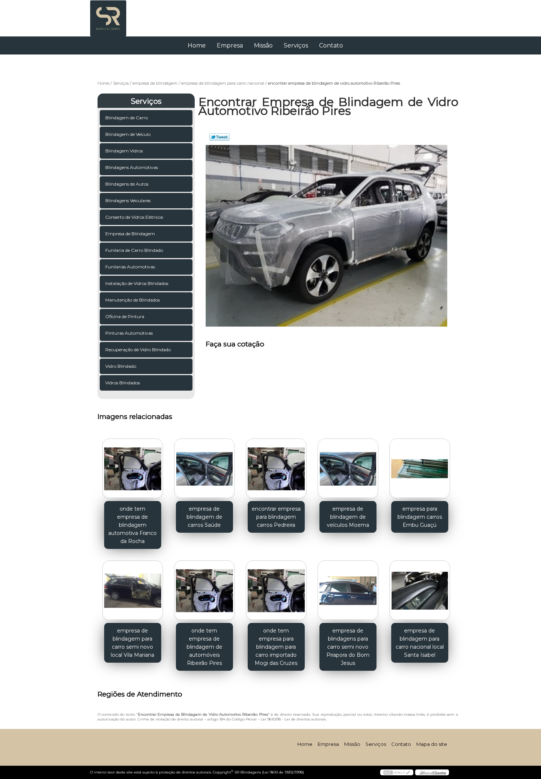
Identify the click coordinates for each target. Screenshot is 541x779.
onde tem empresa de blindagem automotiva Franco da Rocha (132, 524)
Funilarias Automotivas (130, 266)
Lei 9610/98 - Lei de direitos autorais (293, 719)
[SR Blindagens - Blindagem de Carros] (132, 14)
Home (197, 45)
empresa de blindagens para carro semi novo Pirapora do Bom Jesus (347, 646)
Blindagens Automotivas (131, 167)
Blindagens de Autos (126, 184)
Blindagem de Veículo (128, 134)
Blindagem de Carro (126, 117)
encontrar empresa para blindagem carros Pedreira (276, 516)
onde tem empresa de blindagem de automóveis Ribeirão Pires (204, 646)
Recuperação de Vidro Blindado (138, 349)
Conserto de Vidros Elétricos (134, 217)
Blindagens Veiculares (128, 200)
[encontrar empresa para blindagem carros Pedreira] (276, 468)
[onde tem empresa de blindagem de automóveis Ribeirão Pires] (204, 590)
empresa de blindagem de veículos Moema (348, 516)
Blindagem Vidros (124, 151)
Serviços (296, 45)
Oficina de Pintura (124, 316)
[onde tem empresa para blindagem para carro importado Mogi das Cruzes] (276, 590)
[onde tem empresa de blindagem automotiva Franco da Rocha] (132, 468)
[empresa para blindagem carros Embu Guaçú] (419, 468)
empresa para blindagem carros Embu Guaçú (419, 516)
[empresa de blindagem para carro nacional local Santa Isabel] (419, 590)
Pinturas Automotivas (129, 333)
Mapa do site (431, 744)
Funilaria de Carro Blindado (134, 250)
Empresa (230, 45)
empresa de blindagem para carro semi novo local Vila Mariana (132, 642)
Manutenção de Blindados (132, 300)
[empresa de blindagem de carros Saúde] (204, 468)
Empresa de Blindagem (130, 233)
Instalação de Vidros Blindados (136, 283)
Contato (331, 45)
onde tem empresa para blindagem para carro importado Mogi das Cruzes (276, 646)
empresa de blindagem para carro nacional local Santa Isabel (420, 642)
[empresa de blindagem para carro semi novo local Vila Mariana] (132, 590)
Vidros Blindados (122, 382)
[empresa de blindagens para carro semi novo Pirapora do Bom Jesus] (348, 590)
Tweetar (219, 137)
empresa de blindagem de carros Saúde (204, 516)
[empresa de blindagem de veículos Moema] (348, 468)
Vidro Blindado (120, 366)
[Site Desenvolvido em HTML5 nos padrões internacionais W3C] (396, 772)
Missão (263, 45)
